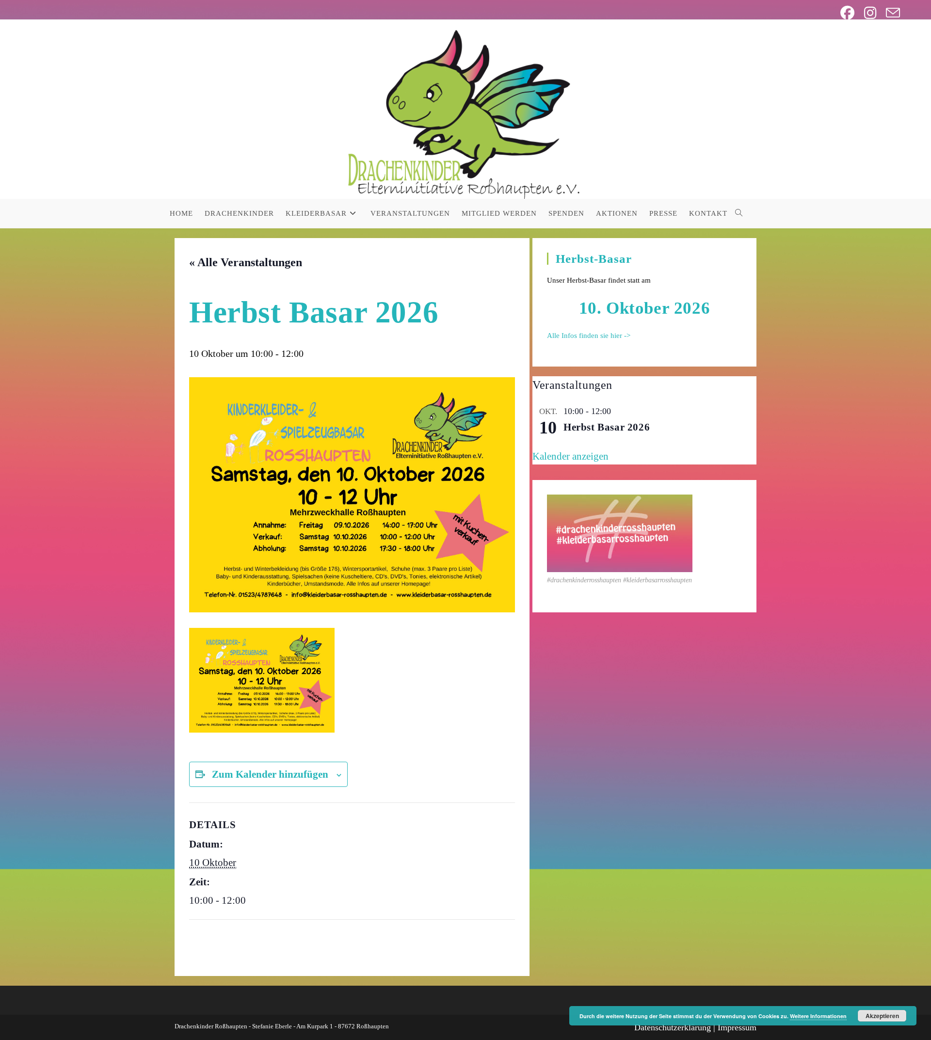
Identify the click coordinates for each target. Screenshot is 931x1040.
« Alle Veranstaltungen (245, 262)
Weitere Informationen (818, 1016)
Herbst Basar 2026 (606, 427)
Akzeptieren (882, 1015)
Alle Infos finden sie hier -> (588, 335)
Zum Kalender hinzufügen (270, 774)
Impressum (737, 1027)
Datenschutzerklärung (672, 1027)
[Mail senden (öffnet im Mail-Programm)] (890, 13)
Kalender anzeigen (570, 456)
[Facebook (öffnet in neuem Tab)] (847, 13)
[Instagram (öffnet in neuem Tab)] (870, 13)
